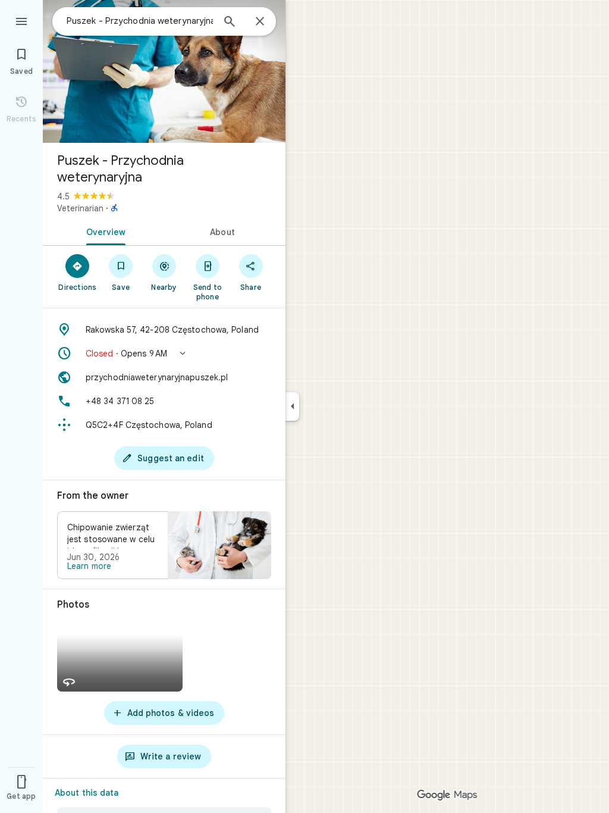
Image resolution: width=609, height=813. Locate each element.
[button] (164, 353)
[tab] (103, 231)
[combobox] (140, 21)
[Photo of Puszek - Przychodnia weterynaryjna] (164, 71)
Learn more (89, 566)
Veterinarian (80, 208)
